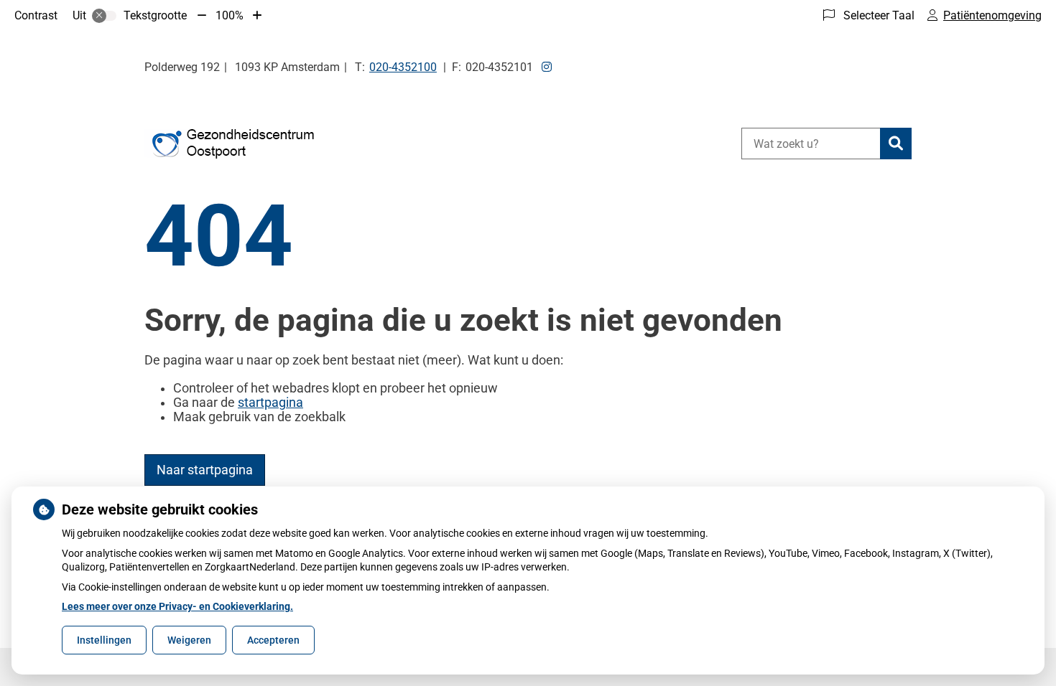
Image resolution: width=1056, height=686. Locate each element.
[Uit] (104, 16)
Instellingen (104, 640)
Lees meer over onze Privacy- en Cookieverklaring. (177, 606)
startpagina (270, 402)
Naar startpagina (205, 470)
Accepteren (273, 640)
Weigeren (189, 640)
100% (230, 15)
